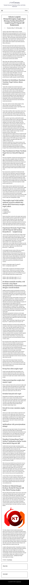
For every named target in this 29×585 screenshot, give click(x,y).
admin (20, 28)
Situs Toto (5, 565)
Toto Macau (9, 559)
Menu (26, 10)
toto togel (5, 574)
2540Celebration (14, 3)
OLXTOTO (18, 581)
